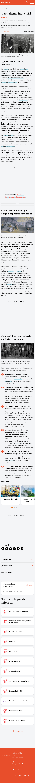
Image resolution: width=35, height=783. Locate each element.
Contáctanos (17, 768)
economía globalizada (9, 159)
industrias (10, 284)
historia (6, 69)
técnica (19, 271)
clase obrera (8, 135)
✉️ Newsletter (17, 770)
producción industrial (20, 139)
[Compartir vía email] (10, 548)
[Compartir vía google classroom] (14, 548)
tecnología (18, 443)
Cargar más (19, 731)
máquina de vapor (8, 146)
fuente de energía (11, 453)
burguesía (8, 381)
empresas (17, 447)
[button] (12, 507)
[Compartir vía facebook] (6, 548)
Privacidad (17, 766)
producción (23, 100)
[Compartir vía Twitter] (2, 548)
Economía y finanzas (11, 8)
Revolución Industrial (15, 78)
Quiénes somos (17, 762)
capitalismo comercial (9, 82)
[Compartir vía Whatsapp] (18, 548)
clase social (18, 379)
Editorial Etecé (24, 776)
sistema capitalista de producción (14, 73)
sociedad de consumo (13, 400)
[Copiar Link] (22, 548)
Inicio (2, 8)
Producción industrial (10, 499)
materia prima (10, 460)
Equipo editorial (17, 764)
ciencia (10, 271)
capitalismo (24, 69)
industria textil (17, 247)
